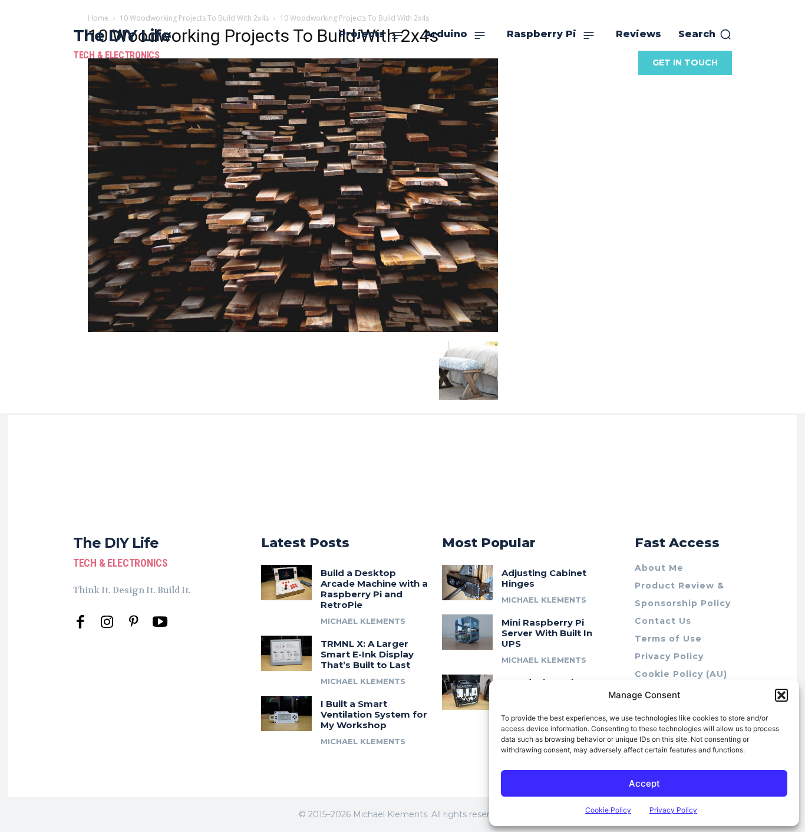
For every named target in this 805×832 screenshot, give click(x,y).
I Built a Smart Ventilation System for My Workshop (374, 714)
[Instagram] (107, 622)
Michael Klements (363, 621)
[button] (781, 695)
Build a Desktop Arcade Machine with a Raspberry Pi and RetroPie (374, 588)
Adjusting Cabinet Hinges (544, 578)
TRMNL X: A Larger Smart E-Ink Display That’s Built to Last (367, 654)
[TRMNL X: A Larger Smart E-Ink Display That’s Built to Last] (286, 653)
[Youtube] (160, 622)
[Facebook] (80, 622)
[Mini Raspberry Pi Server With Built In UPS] (467, 632)
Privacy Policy (673, 809)
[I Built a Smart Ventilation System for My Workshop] (286, 713)
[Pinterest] (133, 622)
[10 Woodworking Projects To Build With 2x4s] (293, 329)
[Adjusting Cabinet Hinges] (467, 582)
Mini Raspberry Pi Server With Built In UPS (547, 633)
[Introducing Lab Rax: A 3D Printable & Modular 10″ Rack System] (467, 692)
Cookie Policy (608, 809)
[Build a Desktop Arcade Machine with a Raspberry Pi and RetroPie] (286, 582)
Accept (644, 783)
